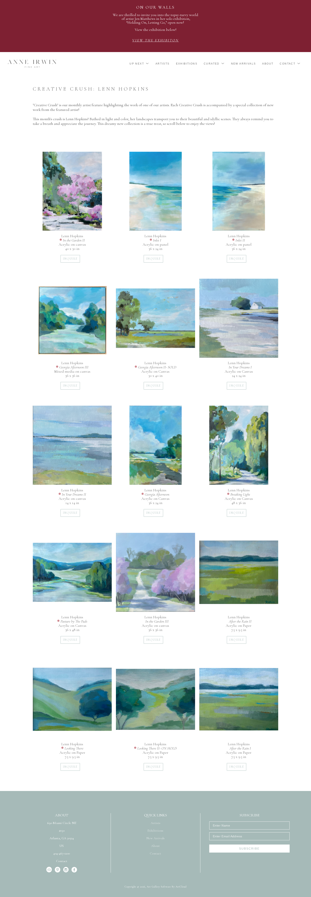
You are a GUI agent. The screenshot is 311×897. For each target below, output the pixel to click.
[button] (139, 63)
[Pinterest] (58, 869)
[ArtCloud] (49, 869)
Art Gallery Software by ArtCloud (167, 886)
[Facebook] (74, 869)
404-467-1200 (61, 854)
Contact (61, 861)
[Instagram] (66, 869)
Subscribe (249, 848)
